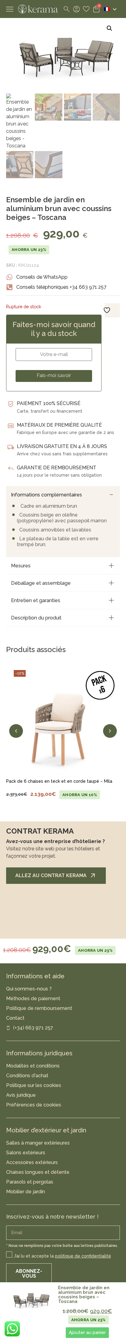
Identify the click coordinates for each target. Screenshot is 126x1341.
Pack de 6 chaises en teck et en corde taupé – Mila (59, 781)
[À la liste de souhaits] (16, 767)
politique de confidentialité (83, 1256)
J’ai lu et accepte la (62, 1256)
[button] (109, 28)
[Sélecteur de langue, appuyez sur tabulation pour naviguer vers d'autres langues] (110, 9)
